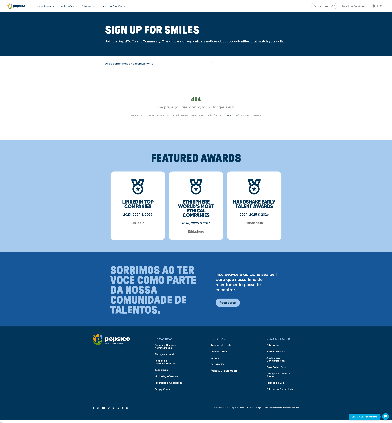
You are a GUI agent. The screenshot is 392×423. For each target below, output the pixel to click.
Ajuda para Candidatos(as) (275, 359)
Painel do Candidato (354, 6)
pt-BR (379, 6)
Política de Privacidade (280, 389)
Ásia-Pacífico (218, 364)
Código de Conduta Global (278, 375)
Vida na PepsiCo (112, 6)
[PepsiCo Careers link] (16, 6)
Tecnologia (161, 369)
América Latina (219, 351)
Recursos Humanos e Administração (167, 346)
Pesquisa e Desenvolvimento (165, 362)
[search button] (333, 6)
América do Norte (221, 345)
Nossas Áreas (43, 6)
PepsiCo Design (254, 407)
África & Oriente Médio (224, 370)
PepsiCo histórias (276, 367)
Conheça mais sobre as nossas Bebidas (281, 407)
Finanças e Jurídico (166, 354)
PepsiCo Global (238, 407)
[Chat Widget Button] (385, 416)
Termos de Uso (275, 382)
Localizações (66, 6)
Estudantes (88, 6)
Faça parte (228, 303)
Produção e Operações (168, 382)
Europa (215, 357)
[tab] (159, 64)
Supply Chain (162, 389)
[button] (159, 64)
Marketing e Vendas (166, 376)
